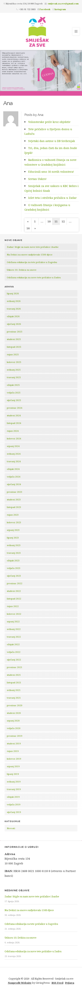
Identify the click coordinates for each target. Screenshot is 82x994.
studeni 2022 (14, 591)
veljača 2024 (13, 476)
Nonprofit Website (19, 982)
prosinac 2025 (14, 331)
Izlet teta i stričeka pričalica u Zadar (52, 198)
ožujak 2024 (13, 469)
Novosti (11, 828)
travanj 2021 (14, 697)
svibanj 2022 (14, 629)
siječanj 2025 (14, 400)
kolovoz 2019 (14, 758)
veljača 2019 (13, 804)
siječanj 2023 (14, 575)
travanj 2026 (14, 308)
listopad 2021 (14, 682)
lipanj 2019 (13, 774)
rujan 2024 (13, 430)
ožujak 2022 (13, 644)
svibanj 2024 (14, 453)
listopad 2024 (14, 423)
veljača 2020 (13, 728)
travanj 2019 (14, 789)
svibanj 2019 (14, 781)
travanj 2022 (14, 636)
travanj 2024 (14, 461)
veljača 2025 (13, 392)
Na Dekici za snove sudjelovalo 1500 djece (29, 254)
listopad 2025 (14, 346)
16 (28, 228)
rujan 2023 (13, 514)
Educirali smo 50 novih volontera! (51, 171)
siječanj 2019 (14, 812)
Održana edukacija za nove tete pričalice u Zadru (34, 277)
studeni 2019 (14, 743)
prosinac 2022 (14, 583)
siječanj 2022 (14, 659)
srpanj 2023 (13, 530)
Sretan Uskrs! (37, 179)
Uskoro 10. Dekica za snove (21, 269)
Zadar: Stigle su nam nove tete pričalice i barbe (33, 246)
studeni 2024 (14, 415)
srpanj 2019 (13, 766)
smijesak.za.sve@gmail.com (63, 3)
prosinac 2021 (14, 667)
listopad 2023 (14, 507)
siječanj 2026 (14, 324)
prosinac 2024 (14, 407)
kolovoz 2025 (14, 362)
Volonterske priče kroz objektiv (49, 122)
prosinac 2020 (14, 705)
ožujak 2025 (13, 384)
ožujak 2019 (13, 796)
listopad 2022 (14, 598)
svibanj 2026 (14, 301)
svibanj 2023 (14, 545)
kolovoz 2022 (14, 613)
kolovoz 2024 (14, 438)
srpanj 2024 (13, 446)
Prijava (69, 982)
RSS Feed (57, 982)
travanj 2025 (14, 377)
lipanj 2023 (13, 537)
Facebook (45, 9)
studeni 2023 (14, 499)
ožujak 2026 (13, 316)
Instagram (60, 9)
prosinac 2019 (14, 735)
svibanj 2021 (14, 690)
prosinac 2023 (14, 491)
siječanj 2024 (14, 484)
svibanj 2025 (14, 369)
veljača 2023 (13, 568)
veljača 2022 (13, 652)
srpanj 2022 (13, 621)
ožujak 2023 (13, 560)
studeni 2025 (14, 339)
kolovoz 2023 (14, 522)
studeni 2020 (14, 713)
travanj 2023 (14, 552)
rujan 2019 (13, 751)
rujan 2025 (13, 354)
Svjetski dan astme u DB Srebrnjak (51, 141)
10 (49, 221)
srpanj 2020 (13, 720)
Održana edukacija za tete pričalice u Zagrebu (32, 262)
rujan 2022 (13, 606)
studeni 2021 (14, 674)
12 (63, 221)
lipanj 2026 (13, 293)
